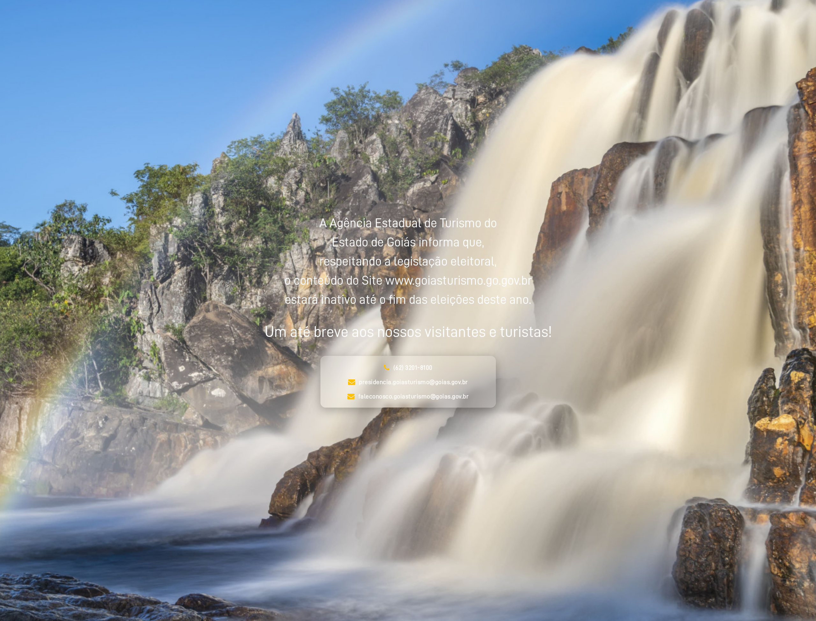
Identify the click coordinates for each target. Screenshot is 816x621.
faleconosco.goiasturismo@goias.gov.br (413, 396)
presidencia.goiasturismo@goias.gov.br (413, 382)
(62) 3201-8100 (413, 367)
